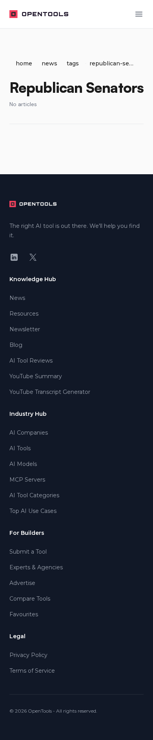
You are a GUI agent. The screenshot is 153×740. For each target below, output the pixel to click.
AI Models (23, 463)
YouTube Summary (35, 376)
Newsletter (24, 329)
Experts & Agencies (36, 567)
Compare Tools (29, 598)
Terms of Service (32, 670)
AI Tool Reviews (31, 360)
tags (73, 63)
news (49, 63)
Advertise (22, 583)
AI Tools (20, 448)
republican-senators (111, 63)
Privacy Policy (28, 655)
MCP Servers (27, 479)
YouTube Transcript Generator (49, 391)
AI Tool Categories (34, 495)
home (24, 63)
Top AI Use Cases (32, 510)
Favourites (23, 614)
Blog (15, 344)
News (17, 297)
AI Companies (28, 432)
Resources (23, 313)
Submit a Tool (28, 551)
